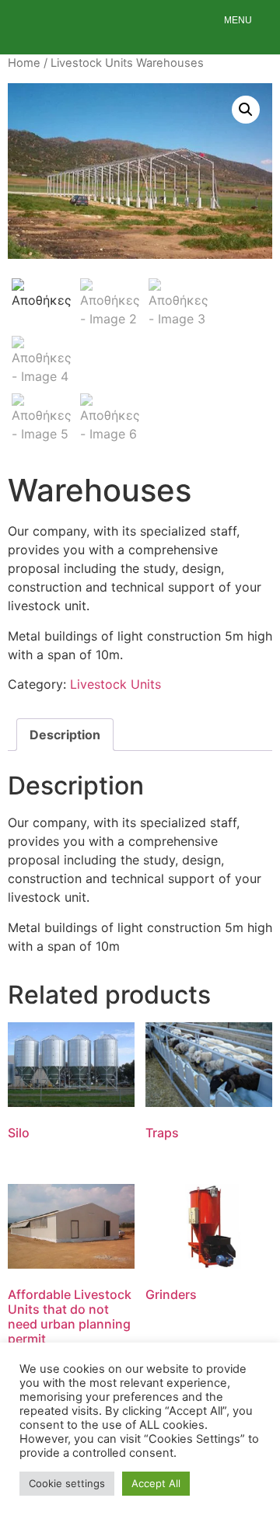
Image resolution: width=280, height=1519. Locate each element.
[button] (246, 110)
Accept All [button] (155, 1483)
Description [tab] (65, 734)
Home (24, 63)
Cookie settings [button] (67, 1483)
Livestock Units (92, 63)
